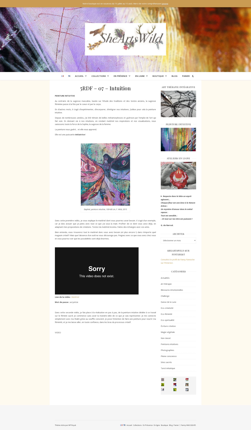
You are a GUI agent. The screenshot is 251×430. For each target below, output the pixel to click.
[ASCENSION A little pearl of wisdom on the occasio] (187, 384)
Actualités (165, 278)
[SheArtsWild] (125, 39)
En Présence (120, 76)
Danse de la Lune (168, 302)
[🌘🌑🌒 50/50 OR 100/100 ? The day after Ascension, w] (174, 384)
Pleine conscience (169, 356)
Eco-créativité (167, 308)
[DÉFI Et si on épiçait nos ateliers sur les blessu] (187, 389)
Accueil (79, 76)
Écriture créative (168, 326)
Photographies (167, 350)
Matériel (75, 297)
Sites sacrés (166, 362)
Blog (175, 76)
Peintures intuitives (169, 344)
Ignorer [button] (165, 3)
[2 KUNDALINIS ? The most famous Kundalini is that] (162, 389)
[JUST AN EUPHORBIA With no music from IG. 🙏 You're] (162, 384)
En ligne (140, 76)
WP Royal (72, 425)
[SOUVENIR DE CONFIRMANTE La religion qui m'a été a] (174, 389)
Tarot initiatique (168, 368)
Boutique (158, 76)
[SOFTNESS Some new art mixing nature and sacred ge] (162, 379)
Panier (186, 76)
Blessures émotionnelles (172, 290)
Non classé (166, 338)
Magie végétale (168, 332)
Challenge (165, 296)
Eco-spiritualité (167, 320)
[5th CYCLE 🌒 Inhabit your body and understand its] (187, 379)
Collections (99, 76)
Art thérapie (166, 284)
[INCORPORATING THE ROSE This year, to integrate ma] (174, 379)
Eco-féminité (166, 314)
